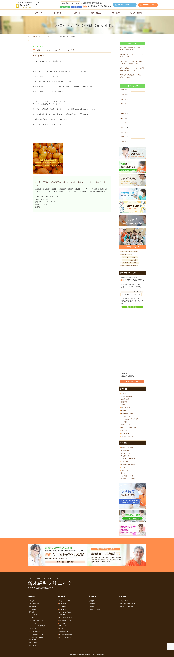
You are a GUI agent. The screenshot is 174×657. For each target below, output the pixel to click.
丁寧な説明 (124, 461)
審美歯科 (123, 410)
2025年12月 (123, 108)
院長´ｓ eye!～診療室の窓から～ (128, 603)
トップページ (37, 13)
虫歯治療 (123, 393)
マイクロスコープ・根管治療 (129, 419)
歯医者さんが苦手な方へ (128, 436)
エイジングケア (33, 617)
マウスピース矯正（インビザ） (37, 637)
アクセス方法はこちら (132, 381)
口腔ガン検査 (125, 430)
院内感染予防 (125, 456)
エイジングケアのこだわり (36, 620)
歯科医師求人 (93, 603)
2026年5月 (123, 94)
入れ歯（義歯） (125, 399)
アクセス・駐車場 (136, 13)
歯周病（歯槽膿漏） (127, 396)
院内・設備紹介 (96, 13)
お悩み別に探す (125, 433)
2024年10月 (123, 127)
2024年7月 (123, 132)
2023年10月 (123, 137)
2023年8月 (123, 141)
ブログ (42, 36)
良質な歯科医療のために (128, 464)
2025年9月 (123, 113)
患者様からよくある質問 (126, 606)
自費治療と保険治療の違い (129, 479)
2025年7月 (123, 118)
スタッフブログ (51, 36)
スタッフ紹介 (116, 13)
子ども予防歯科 (125, 407)
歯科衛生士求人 (93, 606)
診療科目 (77, 13)
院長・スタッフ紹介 (127, 447)
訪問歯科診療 (125, 402)
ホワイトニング (125, 416)
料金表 (123, 473)
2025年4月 (123, 122)
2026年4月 (123, 99)
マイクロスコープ (126, 467)
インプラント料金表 (127, 425)
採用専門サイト (93, 601)
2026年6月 (123, 90)
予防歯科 (123, 405)
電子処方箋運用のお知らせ (66, 637)
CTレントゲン (125, 470)
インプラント (125, 422)
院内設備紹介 (125, 450)
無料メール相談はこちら (125, 4)
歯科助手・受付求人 (94, 609)
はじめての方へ (57, 13)
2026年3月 (123, 104)
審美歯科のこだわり (127, 413)
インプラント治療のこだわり (129, 427)
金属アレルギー (33, 642)
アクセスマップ (125, 453)
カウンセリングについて (128, 459)
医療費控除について (127, 476)
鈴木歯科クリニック (33, 36)
